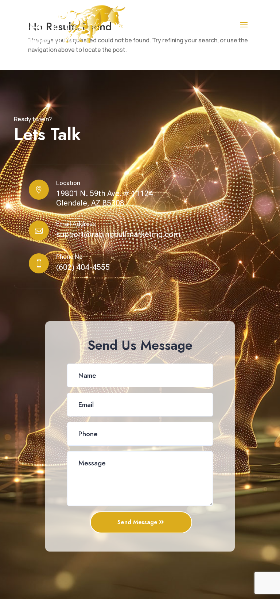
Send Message (137, 522)
